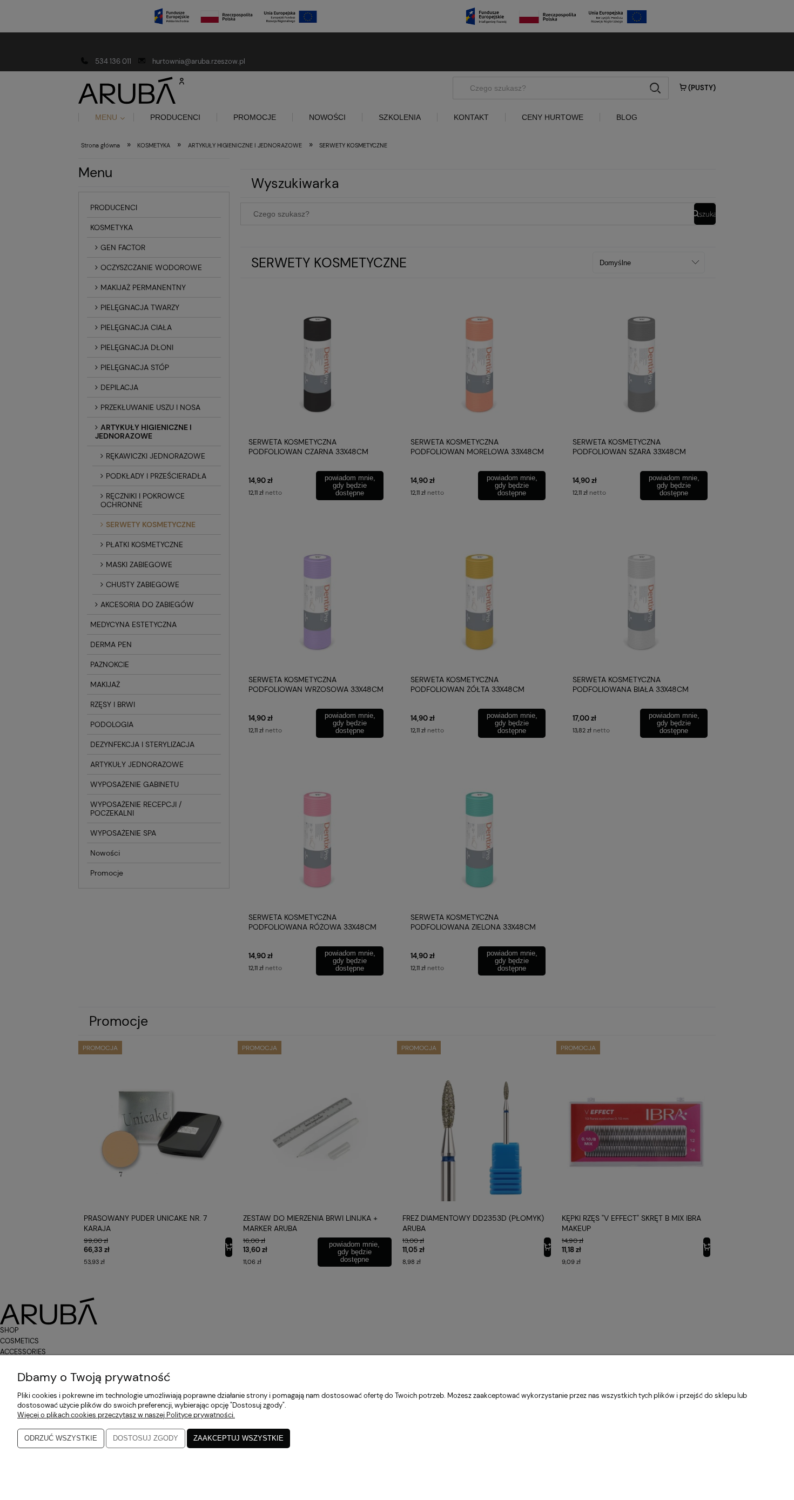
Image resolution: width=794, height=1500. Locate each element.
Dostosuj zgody (145, 1438)
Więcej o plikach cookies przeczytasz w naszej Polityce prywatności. (126, 1415)
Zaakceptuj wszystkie (238, 1438)
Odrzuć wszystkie (60, 1438)
